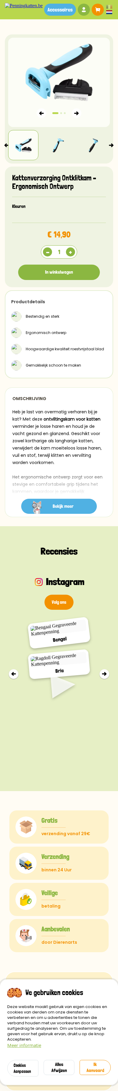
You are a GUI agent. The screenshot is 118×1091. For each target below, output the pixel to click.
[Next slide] (111, 145)
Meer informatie (24, 1045)
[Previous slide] (6, 145)
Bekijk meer (63, 506)
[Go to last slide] (13, 674)
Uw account (84, 10)
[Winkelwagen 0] (97, 10)
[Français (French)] (109, 7)
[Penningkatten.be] (24, 5)
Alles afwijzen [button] (59, 1067)
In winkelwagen (59, 272)
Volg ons (59, 602)
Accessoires (60, 9)
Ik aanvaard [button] (95, 1067)
